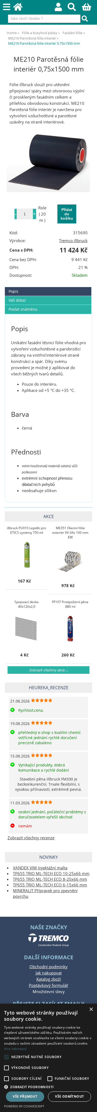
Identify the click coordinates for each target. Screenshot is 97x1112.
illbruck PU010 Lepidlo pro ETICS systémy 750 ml (26, 530)
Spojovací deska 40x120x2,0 (27, 604)
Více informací (15, 1048)
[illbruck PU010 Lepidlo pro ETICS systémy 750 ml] (26, 554)
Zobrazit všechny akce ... (48, 670)
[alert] (48, 1058)
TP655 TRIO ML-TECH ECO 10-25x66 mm (51, 873)
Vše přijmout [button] (25, 1096)
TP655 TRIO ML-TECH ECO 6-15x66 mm (50, 885)
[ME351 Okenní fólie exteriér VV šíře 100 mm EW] (70, 559)
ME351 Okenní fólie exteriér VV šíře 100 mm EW (70, 532)
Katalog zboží (48, 979)
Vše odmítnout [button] (69, 1096)
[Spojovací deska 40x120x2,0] (26, 628)
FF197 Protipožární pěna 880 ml (70, 604)
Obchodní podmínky (48, 967)
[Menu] (6, 7)
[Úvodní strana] (21, 8)
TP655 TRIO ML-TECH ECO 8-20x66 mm (50, 879)
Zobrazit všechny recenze (31, 838)
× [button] (91, 1009)
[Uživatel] (61, 8)
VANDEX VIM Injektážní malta (40, 868)
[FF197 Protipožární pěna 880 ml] (70, 628)
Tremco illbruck (73, 240)
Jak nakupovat (49, 973)
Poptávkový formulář (48, 985)
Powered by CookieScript (24, 1106)
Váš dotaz (17, 300)
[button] (48, 1086)
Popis (13, 291)
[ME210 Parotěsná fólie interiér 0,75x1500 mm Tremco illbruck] (48, 162)
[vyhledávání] (75, 8)
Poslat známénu (23, 309)
